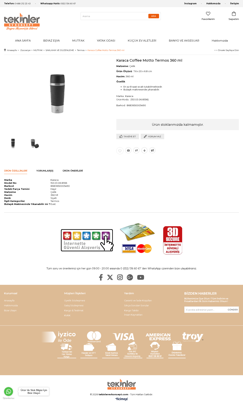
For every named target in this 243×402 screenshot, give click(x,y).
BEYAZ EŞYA (51, 40)
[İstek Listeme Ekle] (128, 150)
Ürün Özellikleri (15, 170)
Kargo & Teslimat (73, 310)
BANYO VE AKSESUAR (184, 40)
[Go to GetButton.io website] (8, 398)
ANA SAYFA (23, 40)
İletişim (234, 3)
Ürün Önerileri (73, 170)
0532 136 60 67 (58, 3)
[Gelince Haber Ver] (152, 150)
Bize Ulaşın (10, 310)
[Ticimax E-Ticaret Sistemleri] (121, 399)
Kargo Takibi (131, 310)
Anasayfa (9, 300)
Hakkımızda (213, 3)
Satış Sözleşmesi (73, 305)
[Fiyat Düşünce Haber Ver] (144, 150)
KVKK (67, 315)
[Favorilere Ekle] (119, 150)
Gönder (233, 309)
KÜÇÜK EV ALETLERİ (142, 40)
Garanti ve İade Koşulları (138, 300)
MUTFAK (78, 40)
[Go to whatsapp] (8, 391)
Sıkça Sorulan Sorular (136, 305)
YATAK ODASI (106, 40)
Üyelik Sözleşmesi (74, 300)
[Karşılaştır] (136, 150)
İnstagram (190, 3)
